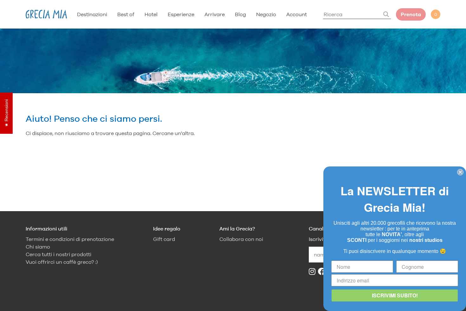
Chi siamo (38, 246)
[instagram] (313, 271)
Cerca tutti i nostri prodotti (58, 254)
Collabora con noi (241, 239)
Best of (125, 14)
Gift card (164, 239)
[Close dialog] (460, 172)
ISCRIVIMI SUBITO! (395, 295)
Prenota (411, 14)
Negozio (266, 14)
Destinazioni (92, 14)
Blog (240, 14)
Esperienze (181, 14)
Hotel (151, 14)
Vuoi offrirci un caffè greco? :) (62, 262)
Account (296, 14)
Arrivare (214, 14)
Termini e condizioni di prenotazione (70, 239)
